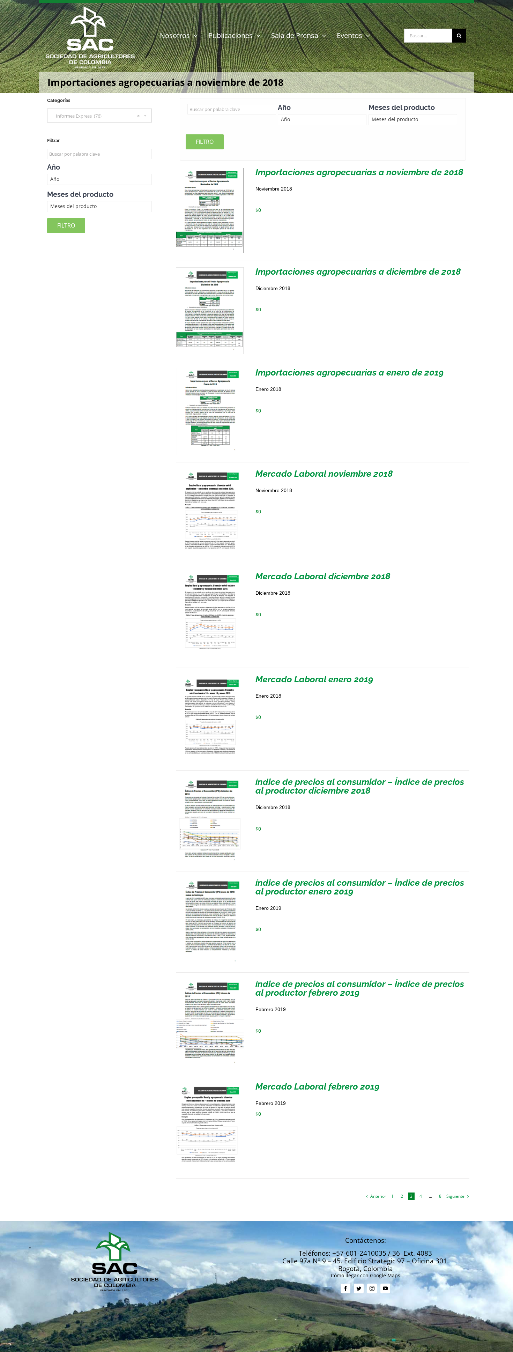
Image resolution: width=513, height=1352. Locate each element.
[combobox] (99, 115)
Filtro (205, 142)
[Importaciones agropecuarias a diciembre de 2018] (210, 270)
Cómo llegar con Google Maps (365, 1275)
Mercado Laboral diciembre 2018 (323, 576)
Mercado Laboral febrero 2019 (317, 1086)
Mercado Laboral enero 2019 (314, 679)
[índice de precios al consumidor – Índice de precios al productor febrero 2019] (210, 982)
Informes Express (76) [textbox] (96, 116)
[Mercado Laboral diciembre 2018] (210, 574)
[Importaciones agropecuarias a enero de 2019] (210, 370)
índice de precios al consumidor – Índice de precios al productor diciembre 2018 (359, 786)
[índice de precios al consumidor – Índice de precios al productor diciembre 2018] (210, 780)
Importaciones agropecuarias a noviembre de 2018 (359, 172)
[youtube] (385, 1288)
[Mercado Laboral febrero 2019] (210, 1085)
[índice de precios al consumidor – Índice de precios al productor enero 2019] (210, 881)
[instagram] (372, 1288)
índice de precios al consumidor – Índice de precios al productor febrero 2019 (359, 988)
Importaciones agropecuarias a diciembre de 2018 (358, 271)
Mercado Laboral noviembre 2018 (324, 473)
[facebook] (345, 1288)
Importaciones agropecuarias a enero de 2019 (349, 372)
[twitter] (359, 1288)
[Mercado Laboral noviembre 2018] (210, 472)
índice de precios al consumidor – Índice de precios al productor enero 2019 (359, 887)
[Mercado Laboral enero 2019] (210, 677)
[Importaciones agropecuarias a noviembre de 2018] (210, 170)
